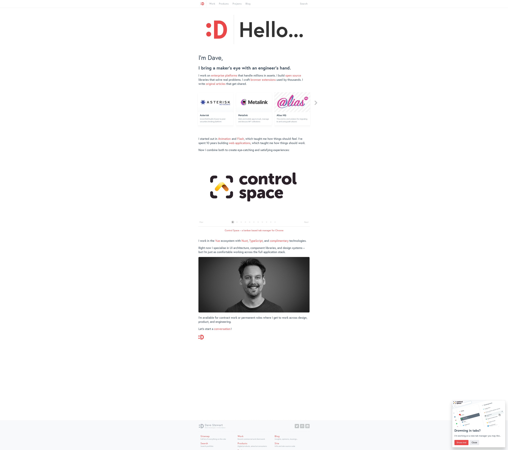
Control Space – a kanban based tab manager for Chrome (254, 230)
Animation (224, 139)
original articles (215, 84)
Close (474, 442)
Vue (217, 241)
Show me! (461, 442)
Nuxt (245, 241)
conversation (222, 329)
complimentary (279, 241)
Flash (240, 139)
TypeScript (256, 241)
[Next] (316, 103)
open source (293, 75)
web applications (239, 143)
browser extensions (263, 80)
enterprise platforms (224, 75)
